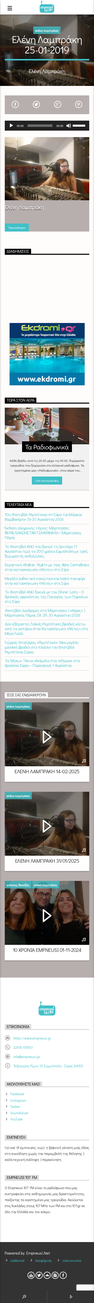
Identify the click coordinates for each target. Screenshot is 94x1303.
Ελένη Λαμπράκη (46, 30)
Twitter (15, 1106)
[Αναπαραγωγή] (11, 125)
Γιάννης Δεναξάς (18, 885)
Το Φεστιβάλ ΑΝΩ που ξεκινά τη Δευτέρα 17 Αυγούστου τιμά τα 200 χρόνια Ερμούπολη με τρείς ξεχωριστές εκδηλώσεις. (46, 551)
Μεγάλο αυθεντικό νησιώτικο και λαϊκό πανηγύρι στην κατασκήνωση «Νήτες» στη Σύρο (45, 580)
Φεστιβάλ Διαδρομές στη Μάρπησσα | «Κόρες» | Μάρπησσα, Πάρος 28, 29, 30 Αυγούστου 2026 (45, 612)
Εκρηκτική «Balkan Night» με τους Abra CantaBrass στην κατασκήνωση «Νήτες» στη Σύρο (47, 567)
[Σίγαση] (68, 125)
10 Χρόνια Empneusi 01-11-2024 (47, 949)
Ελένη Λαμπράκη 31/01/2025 (47, 860)
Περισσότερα (16, 227)
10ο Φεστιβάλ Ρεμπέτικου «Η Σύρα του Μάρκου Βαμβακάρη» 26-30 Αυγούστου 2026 (43, 516)
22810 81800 (23, 1047)
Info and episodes (46, 480)
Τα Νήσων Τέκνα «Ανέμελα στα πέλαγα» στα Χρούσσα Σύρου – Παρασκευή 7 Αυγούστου (42, 663)
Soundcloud (19, 1112)
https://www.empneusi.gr (32, 1038)
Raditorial (18, 1261)
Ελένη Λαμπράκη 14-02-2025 (47, 771)
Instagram (18, 1100)
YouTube (16, 1119)
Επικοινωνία (71, 1261)
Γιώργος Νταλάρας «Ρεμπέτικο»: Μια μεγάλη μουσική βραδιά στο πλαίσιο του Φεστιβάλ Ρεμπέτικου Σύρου (41, 647)
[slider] (80, 125)
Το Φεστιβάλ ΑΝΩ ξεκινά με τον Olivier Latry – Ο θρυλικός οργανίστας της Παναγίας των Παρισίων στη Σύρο (46, 596)
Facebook (17, 1093)
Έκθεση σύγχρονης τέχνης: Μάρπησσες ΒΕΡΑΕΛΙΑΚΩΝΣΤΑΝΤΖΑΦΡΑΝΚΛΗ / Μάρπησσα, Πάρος (43, 532)
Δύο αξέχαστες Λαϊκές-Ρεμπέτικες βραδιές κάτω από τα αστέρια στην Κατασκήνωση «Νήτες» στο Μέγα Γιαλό (46, 628)
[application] (47, 126)
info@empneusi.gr (26, 1056)
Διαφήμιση (43, 1261)
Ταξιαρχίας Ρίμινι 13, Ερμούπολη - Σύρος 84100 (48, 1065)
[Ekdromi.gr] (47, 354)
